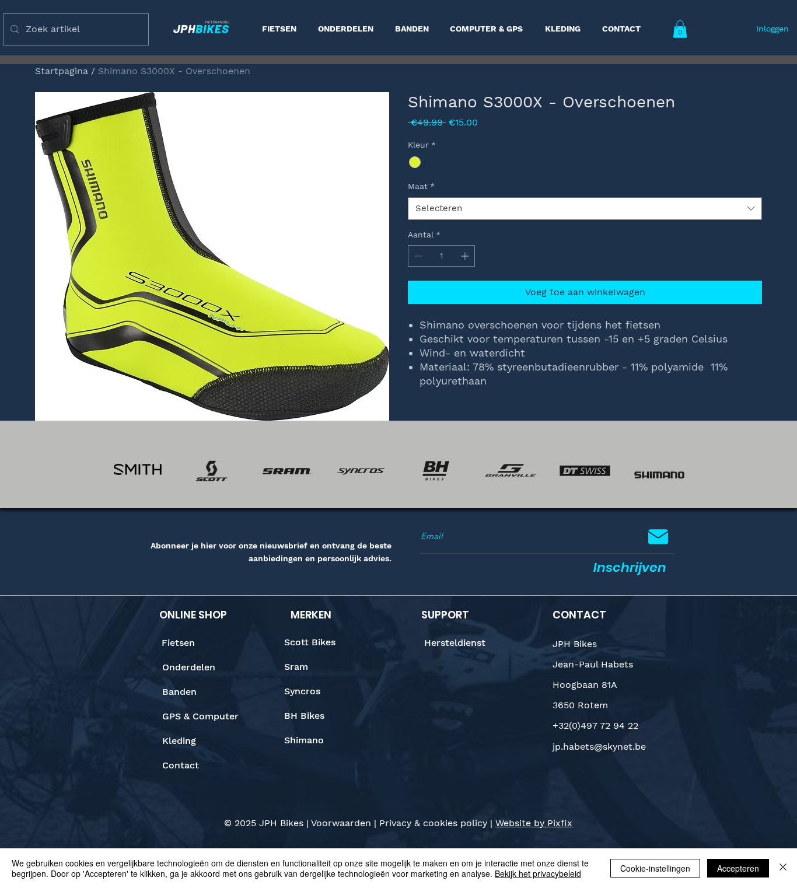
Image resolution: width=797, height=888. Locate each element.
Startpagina (61, 70)
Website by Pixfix (533, 822)
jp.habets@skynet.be (599, 746)
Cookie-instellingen (655, 868)
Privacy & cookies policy (433, 822)
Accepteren (738, 868)
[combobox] (585, 208)
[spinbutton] (441, 256)
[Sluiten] (783, 868)
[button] (680, 29)
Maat (421, 186)
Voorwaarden (341, 822)
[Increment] (466, 256)
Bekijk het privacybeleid (538, 873)
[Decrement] (417, 256)
